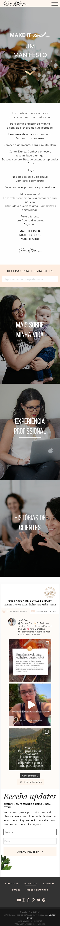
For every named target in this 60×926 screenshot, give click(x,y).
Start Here (11, 884)
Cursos (16, 890)
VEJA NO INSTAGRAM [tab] (17, 611)
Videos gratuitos (37, 890)
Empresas (49, 884)
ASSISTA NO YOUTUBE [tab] (46, 611)
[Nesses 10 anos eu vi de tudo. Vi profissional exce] (30, 749)
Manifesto (30, 884)
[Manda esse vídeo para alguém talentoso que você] (30, 705)
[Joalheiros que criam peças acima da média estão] (30, 660)
